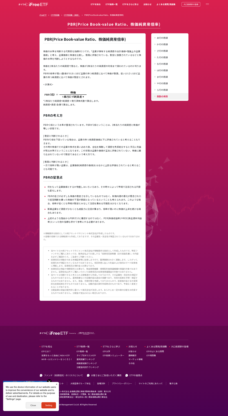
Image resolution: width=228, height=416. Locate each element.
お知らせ (147, 4)
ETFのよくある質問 (155, 351)
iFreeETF (43, 15)
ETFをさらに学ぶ (131, 4)
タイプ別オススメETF (86, 355)
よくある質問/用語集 (165, 4)
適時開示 (132, 355)
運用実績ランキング (86, 359)
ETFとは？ (46, 351)
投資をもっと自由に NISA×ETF (56, 355)
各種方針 (101, 383)
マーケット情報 (135, 359)
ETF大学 (106, 351)
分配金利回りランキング (88, 367)
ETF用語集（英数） (72, 15)
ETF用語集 (55, 15)
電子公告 (173, 383)
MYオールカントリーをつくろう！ (57, 359)
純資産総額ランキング (87, 363)
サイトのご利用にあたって (151, 383)
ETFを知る (96, 4)
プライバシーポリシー (122, 383)
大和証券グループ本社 (80, 383)
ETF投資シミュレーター (113, 355)
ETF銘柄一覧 (112, 4)
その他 (131, 363)
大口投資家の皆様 (190, 4)
